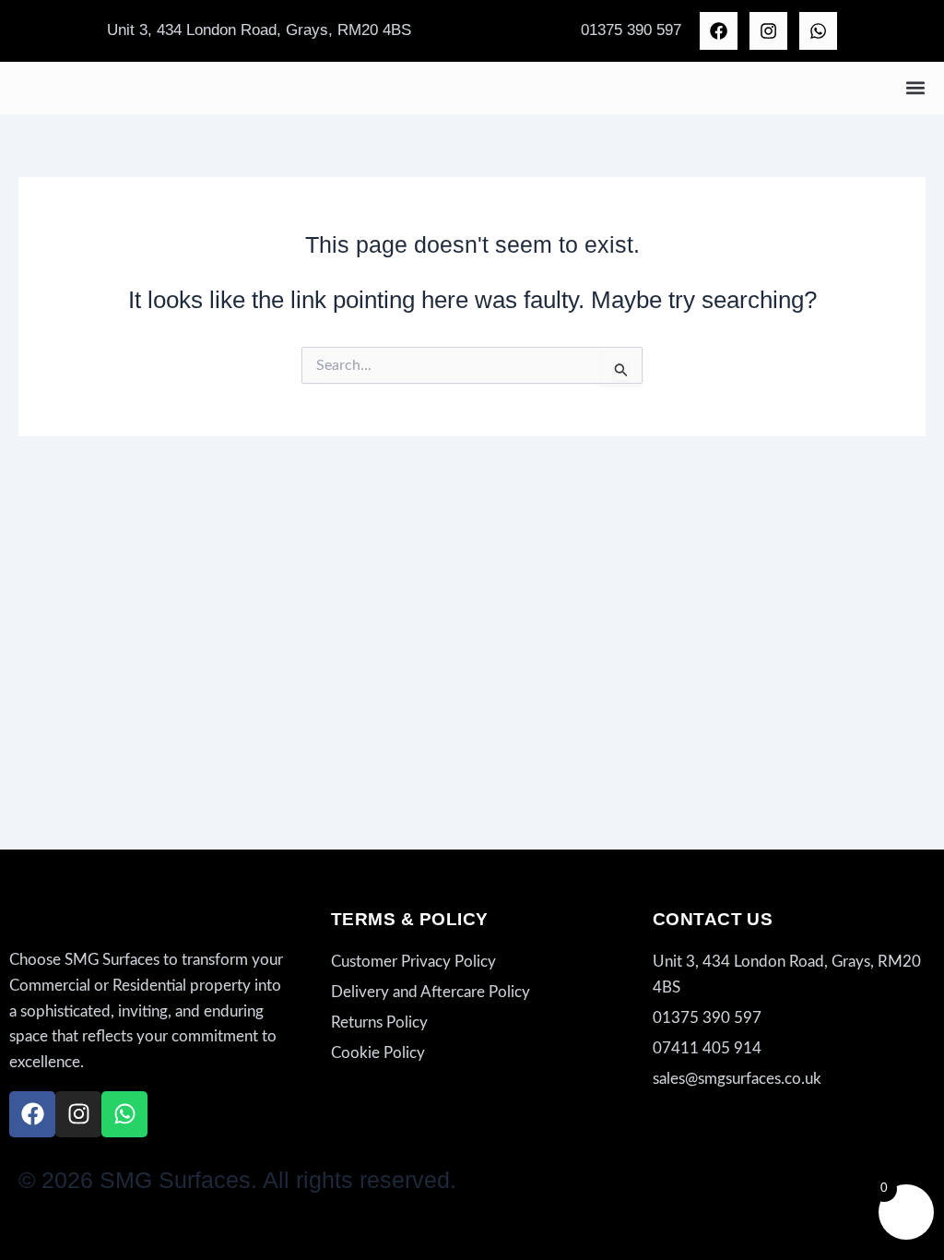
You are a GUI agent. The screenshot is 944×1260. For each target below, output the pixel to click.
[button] (915, 88)
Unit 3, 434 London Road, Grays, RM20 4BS (259, 30)
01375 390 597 (631, 30)
